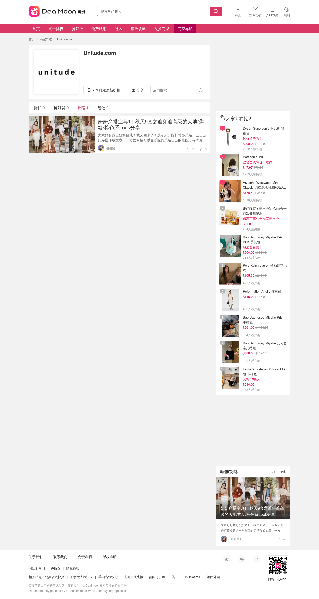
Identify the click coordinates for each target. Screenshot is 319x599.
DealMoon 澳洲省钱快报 (57, 10)
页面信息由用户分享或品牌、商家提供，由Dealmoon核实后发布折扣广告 (78, 585)
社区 (118, 28)
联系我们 (60, 556)
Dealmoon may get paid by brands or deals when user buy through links (77, 590)
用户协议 (53, 568)
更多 (283, 471)
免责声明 (85, 556)
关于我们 (36, 556)
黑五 (175, 576)
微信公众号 (241, 559)
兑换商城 (161, 28)
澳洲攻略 (138, 28)
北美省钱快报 (54, 576)
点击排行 (55, 28)
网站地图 (35, 568)
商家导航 (185, 28)
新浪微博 (227, 559)
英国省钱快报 (108, 576)
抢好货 (77, 28)
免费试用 (98, 28)
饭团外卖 (213, 576)
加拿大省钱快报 (81, 576)
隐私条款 (72, 568)
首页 (36, 28)
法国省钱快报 (133, 576)
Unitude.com (65, 39)
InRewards (192, 576)
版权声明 (110, 556)
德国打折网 (157, 576)
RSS (256, 559)
